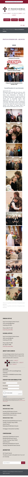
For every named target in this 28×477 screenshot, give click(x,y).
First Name (5, 385)
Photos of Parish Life (10, 29)
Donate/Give (14, 19)
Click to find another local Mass (11, 428)
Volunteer (21, 19)
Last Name (5, 388)
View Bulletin (7, 19)
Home (4, 29)
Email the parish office (8, 329)
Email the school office (8, 346)
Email (4, 383)
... (0, 476)
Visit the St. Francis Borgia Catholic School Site (14, 1)
